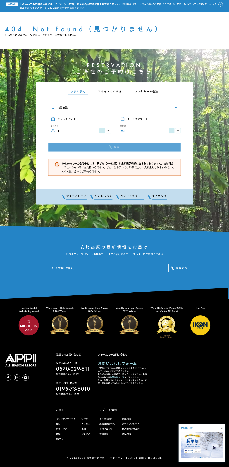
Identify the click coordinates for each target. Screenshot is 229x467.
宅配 (83, 428)
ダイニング (61, 428)
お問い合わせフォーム (117, 363)
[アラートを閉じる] (220, 4)
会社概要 (103, 433)
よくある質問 (105, 418)
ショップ (85, 433)
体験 (58, 433)
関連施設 (126, 418)
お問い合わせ (105, 428)
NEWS (59, 438)
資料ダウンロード (131, 423)
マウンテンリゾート (66, 418)
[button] (193, 457)
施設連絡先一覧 (117, 377)
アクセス (85, 423)
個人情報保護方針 (131, 428)
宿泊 (58, 423)
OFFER (84, 418)
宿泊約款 (126, 433)
